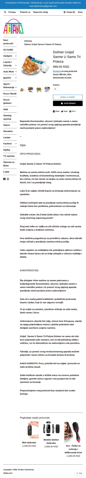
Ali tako (21, 470)
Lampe (6, 137)
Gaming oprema (7, 117)
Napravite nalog (40, 12)
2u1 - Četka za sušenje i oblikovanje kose (73, 449)
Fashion (10, 143)
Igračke (10, 78)
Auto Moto (10, 71)
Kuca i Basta (10, 93)
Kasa (80, 12)
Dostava (57, 71)
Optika (6, 150)
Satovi (6, 125)
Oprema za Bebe (8, 164)
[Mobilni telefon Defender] (51, 429)
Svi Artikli (8, 50)
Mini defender (29, 442)
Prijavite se (25, 12)
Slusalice (8, 131)
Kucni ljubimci (7, 101)
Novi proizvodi (8, 42)
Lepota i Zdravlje (10, 64)
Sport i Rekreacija (10, 86)
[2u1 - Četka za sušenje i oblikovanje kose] (73, 432)
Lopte (6, 172)
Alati (5, 109)
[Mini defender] (29, 430)
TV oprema (9, 156)
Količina (56, 85)
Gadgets (10, 56)
